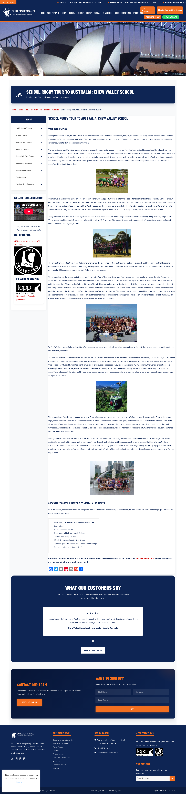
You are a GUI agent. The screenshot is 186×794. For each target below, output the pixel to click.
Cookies (56, 750)
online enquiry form (145, 558)
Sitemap (56, 768)
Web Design (95, 790)
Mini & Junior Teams (24, 128)
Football (71, 13)
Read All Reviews (91, 650)
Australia (55, 109)
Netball (97, 13)
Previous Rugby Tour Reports (37, 109)
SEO (103, 790)
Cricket (81, 13)
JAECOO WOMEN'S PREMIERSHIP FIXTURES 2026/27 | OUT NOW (108, 2)
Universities (107, 13)
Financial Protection (60, 765)
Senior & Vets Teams (24, 142)
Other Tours (138, 13)
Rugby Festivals (53, 13)
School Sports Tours (123, 13)
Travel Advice (58, 747)
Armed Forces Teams (24, 163)
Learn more (21, 782)
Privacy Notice (58, 754)
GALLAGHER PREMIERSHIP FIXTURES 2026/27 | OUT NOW (56, 2)
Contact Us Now (29, 702)
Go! (132, 709)
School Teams (21, 135)
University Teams (22, 149)
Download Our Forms (61, 743)
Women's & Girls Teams (25, 156)
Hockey (89, 13)
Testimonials (21, 177)
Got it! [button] (21, 786)
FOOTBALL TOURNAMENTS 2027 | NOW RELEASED (158, 2)
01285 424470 (147, 10)
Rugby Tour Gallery (23, 170)
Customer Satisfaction (61, 758)
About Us (56, 761)
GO (172, 778)
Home (43, 13)
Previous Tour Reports (25, 184)
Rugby (64, 13)
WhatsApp (172, 17)
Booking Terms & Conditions (63, 740)
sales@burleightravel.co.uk (171, 10)
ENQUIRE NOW (153, 17)
